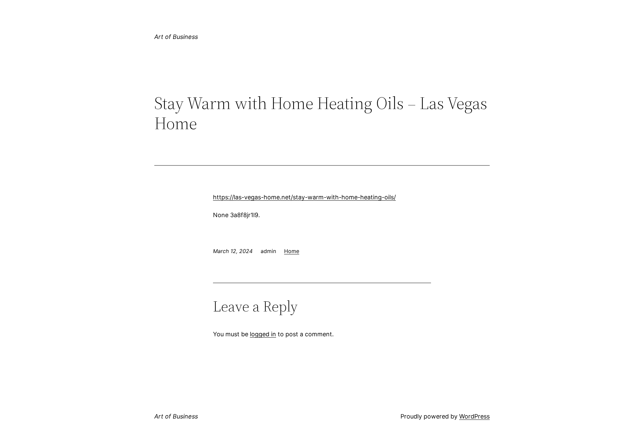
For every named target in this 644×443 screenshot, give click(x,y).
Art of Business (176, 36)
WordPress (474, 416)
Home (291, 251)
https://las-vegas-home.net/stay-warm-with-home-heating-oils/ (304, 197)
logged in (263, 334)
